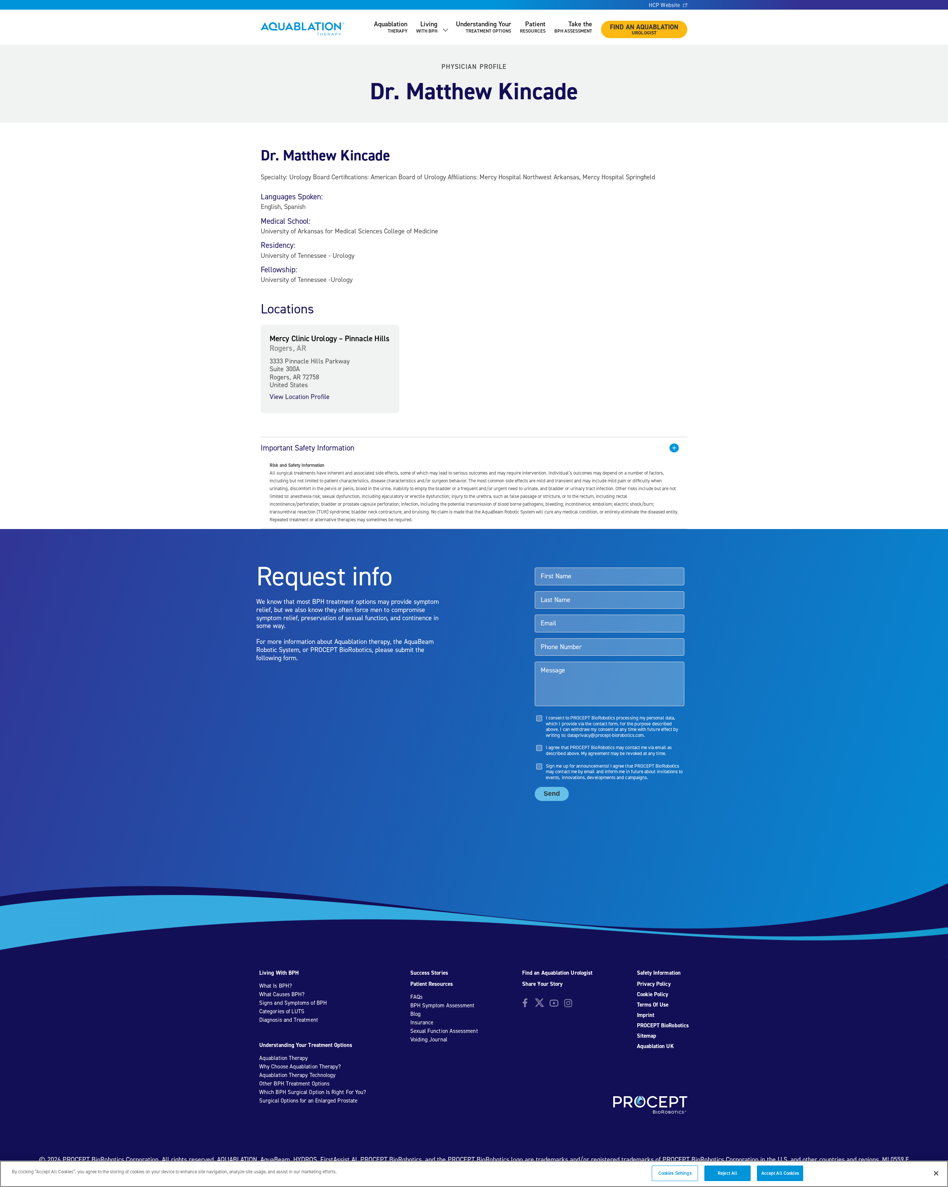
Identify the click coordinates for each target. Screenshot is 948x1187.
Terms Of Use (653, 1004)
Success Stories (429, 973)
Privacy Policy (654, 984)
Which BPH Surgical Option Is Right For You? (312, 1092)
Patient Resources (431, 984)
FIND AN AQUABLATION (644, 29)
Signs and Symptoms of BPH (293, 1003)
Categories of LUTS (281, 1011)
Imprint (646, 1015)
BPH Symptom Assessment (442, 1005)
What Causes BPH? (281, 994)
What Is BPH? (275, 985)
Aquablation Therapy (283, 1058)
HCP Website (664, 5)
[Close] (936, 1173)
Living (426, 27)
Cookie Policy (652, 994)
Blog (415, 1014)
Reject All (727, 1173)
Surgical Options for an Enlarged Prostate (308, 1100)
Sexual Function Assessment (444, 1031)
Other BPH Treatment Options (294, 1083)
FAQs (416, 997)
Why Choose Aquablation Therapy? (300, 1066)
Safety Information (659, 973)
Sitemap (647, 1036)
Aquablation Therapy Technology (297, 1075)
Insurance (422, 1022)
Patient (532, 27)
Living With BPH (279, 973)
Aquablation (390, 27)
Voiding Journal (428, 1039)
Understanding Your (483, 27)
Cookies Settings (675, 1173)
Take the (573, 27)
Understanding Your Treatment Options (305, 1045)
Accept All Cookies (780, 1173)
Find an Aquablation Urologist (557, 973)
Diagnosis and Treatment (288, 1020)
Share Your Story (542, 984)
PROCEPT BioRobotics (663, 1025)
